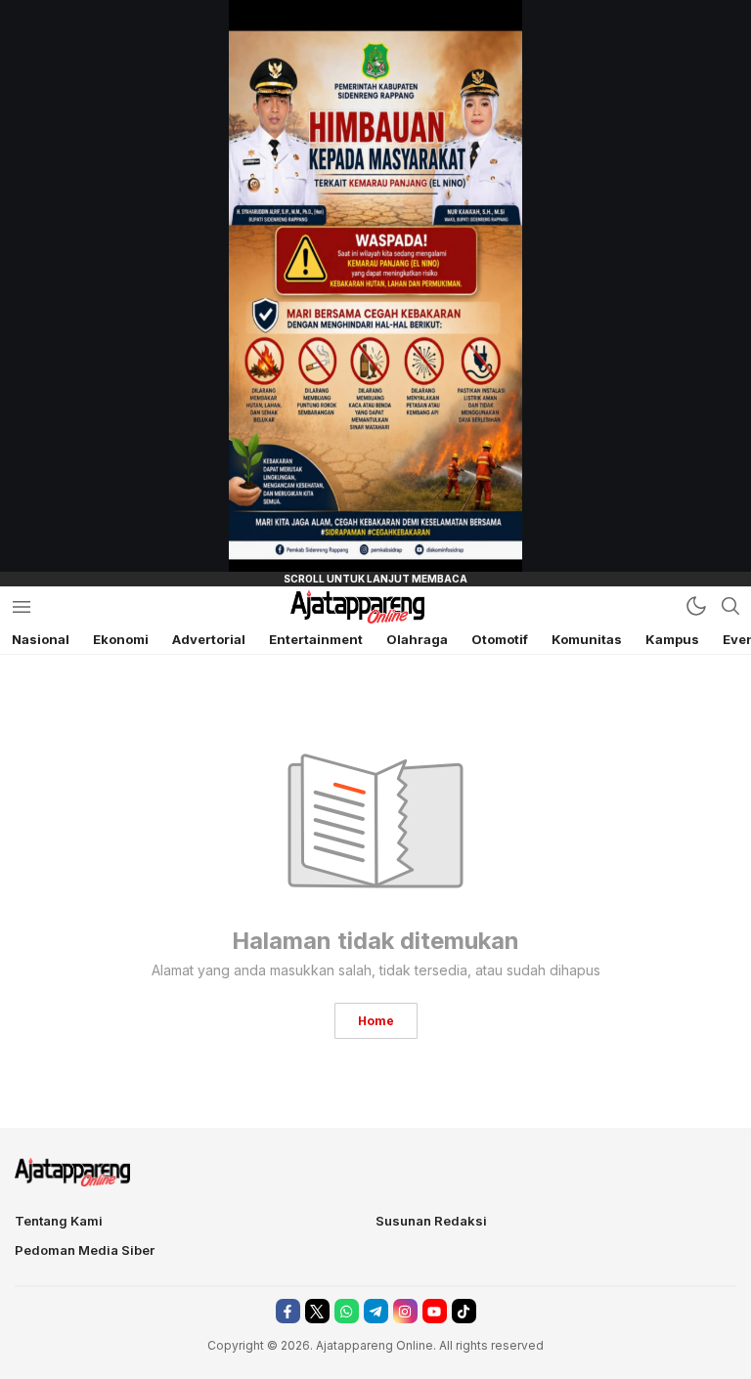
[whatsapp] (346, 1311)
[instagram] (405, 1311)
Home (376, 1020)
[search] (730, 605)
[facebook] (288, 1311)
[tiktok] (464, 1311)
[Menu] (21, 606)
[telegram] (376, 1311)
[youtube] (434, 1311)
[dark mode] (696, 605)
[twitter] (317, 1311)
